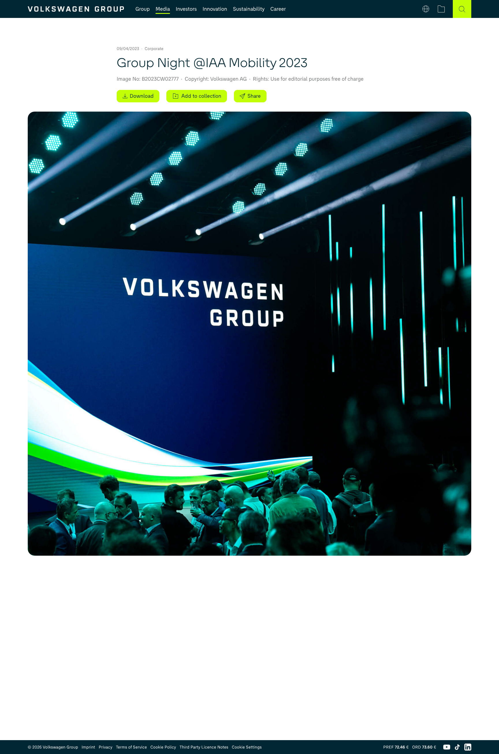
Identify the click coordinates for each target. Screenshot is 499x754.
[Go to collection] (441, 8)
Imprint (88, 747)
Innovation (214, 9)
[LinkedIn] (467, 747)
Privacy (106, 747)
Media (163, 9)
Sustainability (249, 9)
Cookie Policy (163, 747)
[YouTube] (446, 747)
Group (142, 9)
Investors (186, 9)
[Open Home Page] (76, 8)
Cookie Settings (247, 747)
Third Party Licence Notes (204, 747)
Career (278, 9)
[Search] (462, 9)
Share (254, 96)
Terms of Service (131, 747)
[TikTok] (457, 747)
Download (142, 96)
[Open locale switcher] (426, 8)
